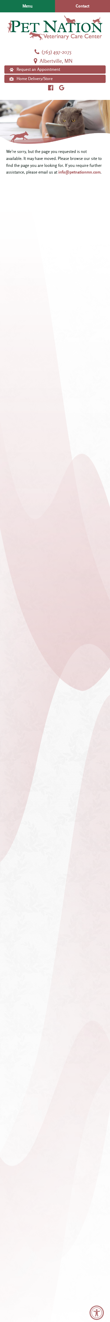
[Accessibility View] (97, 1313)
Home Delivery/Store (35, 79)
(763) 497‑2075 (55, 52)
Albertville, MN (55, 61)
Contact (82, 6)
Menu (27, 6)
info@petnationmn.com (79, 172)
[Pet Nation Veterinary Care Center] (55, 27)
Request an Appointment (38, 69)
